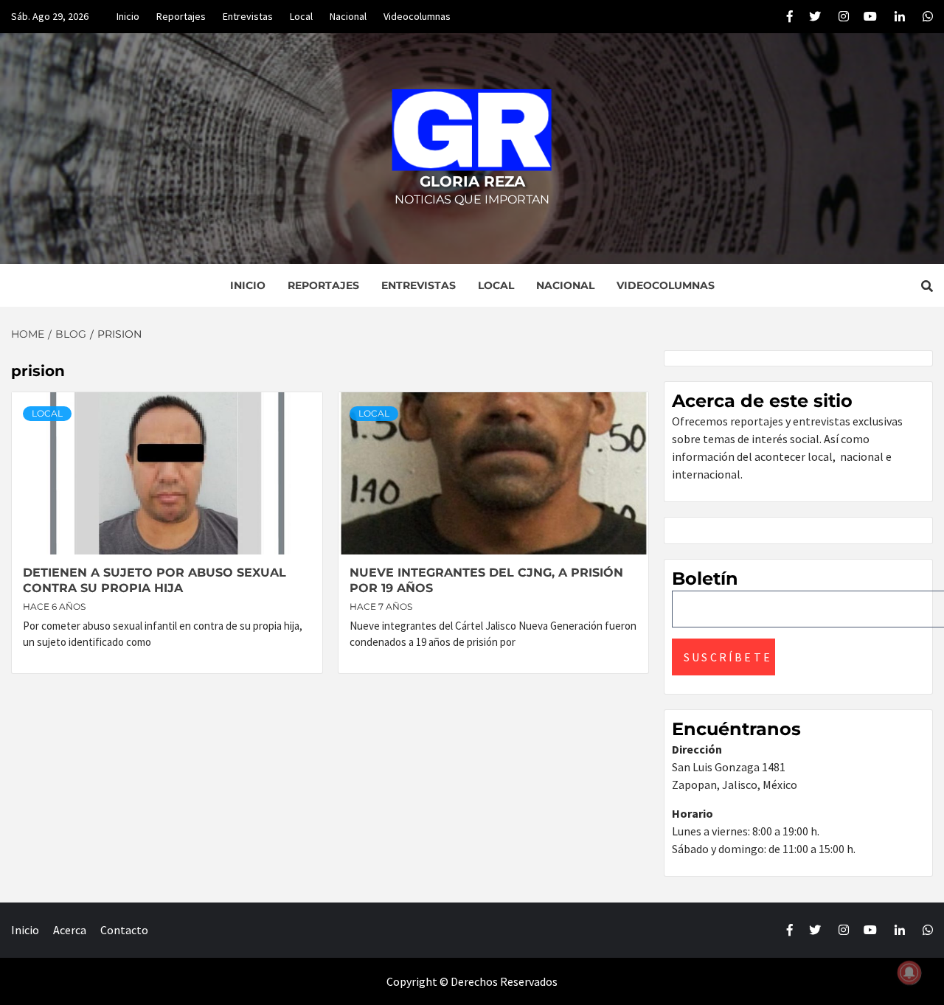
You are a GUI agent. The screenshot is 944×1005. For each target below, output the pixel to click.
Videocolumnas (417, 16)
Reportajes (181, 16)
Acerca (69, 929)
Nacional (348, 16)
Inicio (128, 16)
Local (301, 16)
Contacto (124, 929)
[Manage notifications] (909, 972)
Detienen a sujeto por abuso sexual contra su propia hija (154, 580)
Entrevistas (248, 16)
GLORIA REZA (472, 181)
